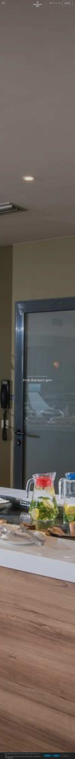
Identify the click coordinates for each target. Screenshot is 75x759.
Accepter (47, 755)
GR (54, 3)
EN (52, 3)
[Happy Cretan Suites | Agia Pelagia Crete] (37, 4)
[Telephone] (60, 3)
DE (56, 3)
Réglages (65, 755)
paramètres (10, 757)
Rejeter (56, 755)
